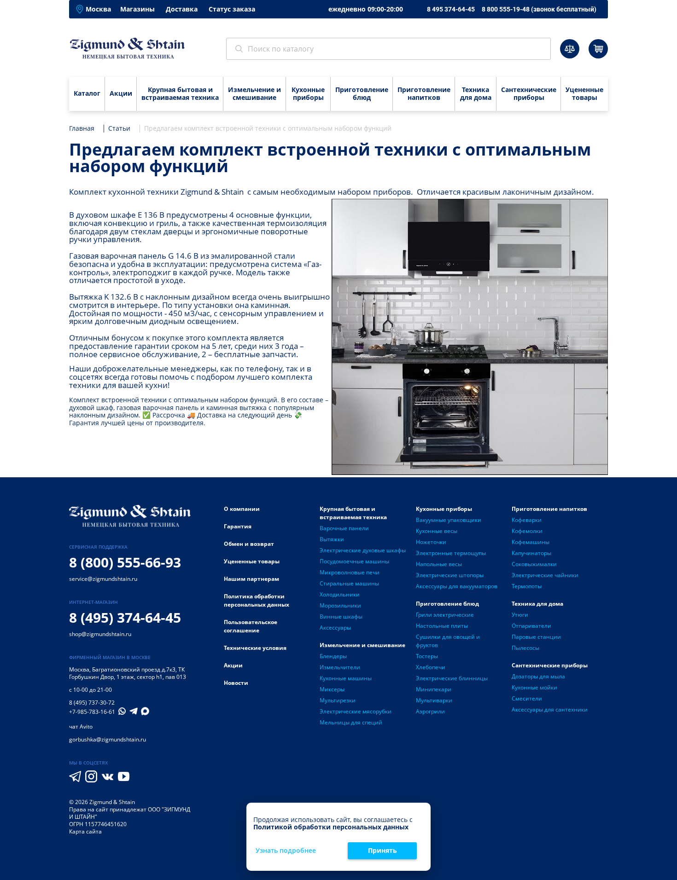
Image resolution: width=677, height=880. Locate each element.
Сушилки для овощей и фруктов (448, 641)
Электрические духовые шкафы (363, 550)
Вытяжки (332, 539)
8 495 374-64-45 (451, 9)
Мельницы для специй (351, 722)
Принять (382, 850)
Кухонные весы (436, 531)
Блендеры (333, 656)
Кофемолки (527, 531)
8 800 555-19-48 (539, 9)
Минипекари (433, 689)
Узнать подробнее (286, 851)
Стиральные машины (349, 583)
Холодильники (340, 594)
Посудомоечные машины (354, 561)
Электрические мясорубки (355, 711)
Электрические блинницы (452, 678)
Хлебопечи (430, 667)
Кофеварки (527, 520)
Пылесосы (525, 648)
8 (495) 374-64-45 (125, 617)
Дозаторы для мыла (538, 676)
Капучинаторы (531, 553)
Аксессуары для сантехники (550, 709)
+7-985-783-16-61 (92, 712)
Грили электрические (445, 615)
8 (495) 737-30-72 (92, 702)
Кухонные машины (346, 678)
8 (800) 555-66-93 (125, 562)
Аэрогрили (430, 711)
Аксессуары (335, 627)
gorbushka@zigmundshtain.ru (107, 739)
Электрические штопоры (450, 575)
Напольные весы (439, 564)
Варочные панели (344, 528)
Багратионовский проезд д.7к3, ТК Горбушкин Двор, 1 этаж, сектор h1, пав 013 (127, 673)
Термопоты (527, 586)
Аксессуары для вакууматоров (456, 586)
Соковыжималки (534, 564)
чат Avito (81, 726)
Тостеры (427, 656)
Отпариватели (531, 626)
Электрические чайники (545, 575)
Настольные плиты (442, 626)
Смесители (527, 698)
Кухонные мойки (534, 687)
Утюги (520, 615)
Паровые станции (536, 637)
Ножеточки (431, 542)
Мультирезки (338, 700)
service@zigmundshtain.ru (103, 579)
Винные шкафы (341, 616)
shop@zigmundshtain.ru (100, 634)
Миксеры (332, 689)
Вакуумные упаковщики (448, 520)
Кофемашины (530, 542)
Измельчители (340, 667)
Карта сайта (85, 831)
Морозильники (340, 605)
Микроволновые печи (349, 572)
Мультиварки (434, 700)
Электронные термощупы (451, 553)
